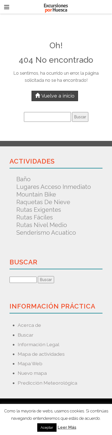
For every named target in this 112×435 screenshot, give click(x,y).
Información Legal (38, 344)
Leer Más (67, 427)
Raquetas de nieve (43, 202)
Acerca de (29, 325)
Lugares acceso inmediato (53, 186)
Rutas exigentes (38, 209)
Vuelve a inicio (57, 96)
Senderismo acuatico (46, 232)
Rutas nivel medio (41, 224)
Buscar (25, 335)
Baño (23, 179)
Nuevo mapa (32, 373)
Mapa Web (30, 363)
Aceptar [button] (47, 427)
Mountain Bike (36, 194)
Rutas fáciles (34, 217)
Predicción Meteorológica (47, 383)
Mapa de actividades (41, 354)
